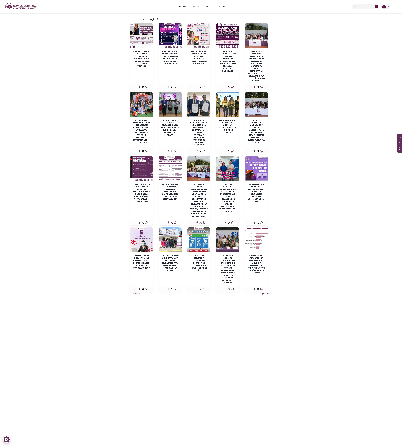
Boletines (222, 6)
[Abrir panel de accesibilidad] (6, 439)
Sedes (194, 6)
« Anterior (136, 294)
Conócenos (181, 6)
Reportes (208, 6)
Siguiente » (264, 294)
